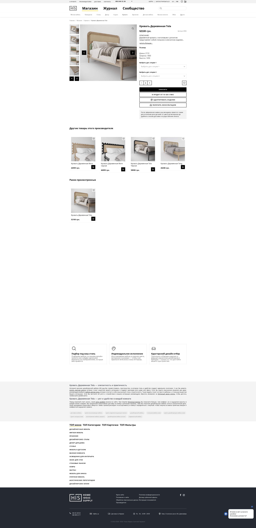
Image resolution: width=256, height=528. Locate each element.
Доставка (97, 2)
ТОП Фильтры (128, 424)
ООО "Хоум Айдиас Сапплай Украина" (132, 521)
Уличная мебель (77, 477)
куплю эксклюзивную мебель (93, 413)
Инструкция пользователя (147, 500)
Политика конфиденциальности (149, 495)
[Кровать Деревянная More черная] (113, 149)
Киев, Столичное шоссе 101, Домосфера (174, 514)
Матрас (73, 470)
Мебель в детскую (78, 450)
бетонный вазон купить (166, 394)
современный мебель (135, 416)
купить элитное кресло (78, 390)
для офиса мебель (76, 413)
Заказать (163, 89)
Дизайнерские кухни (79, 484)
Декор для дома (77, 443)
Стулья (116, 15)
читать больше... (145, 43)
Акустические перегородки (82, 480)
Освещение (88, 15)
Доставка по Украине (117, 514)
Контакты (107, 2)
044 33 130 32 (76, 513)
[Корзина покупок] (185, 2)
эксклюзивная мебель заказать (95, 416)
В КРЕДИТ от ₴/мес (163, 95)
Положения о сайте (122, 497)
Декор (107, 15)
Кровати (125, 15)
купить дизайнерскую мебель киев (174, 413)
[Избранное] (182, 1)
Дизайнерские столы (79, 439)
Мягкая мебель (75, 15)
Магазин (90, 8)
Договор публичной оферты (148, 497)
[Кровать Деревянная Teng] (173, 149)
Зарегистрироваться (163, 1)
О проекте (73, 2)
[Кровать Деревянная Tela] (83, 201)
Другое (182, 15)
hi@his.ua (96, 514)
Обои (174, 15)
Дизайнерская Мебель (80, 429)
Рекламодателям (85, 2)
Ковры (72, 467)
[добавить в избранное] (184, 83)
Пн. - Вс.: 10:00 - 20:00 (143, 514)
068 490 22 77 (76, 515)
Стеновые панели (78, 463)
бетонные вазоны (134, 402)
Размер (142, 47)
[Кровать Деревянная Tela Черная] (143, 149)
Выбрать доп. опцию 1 (147, 63)
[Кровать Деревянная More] (83, 149)
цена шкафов (100, 402)
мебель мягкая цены (92, 392)
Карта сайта (120, 495)
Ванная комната (163, 15)
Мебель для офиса (78, 473)
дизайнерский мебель (137, 413)
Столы (99, 15)
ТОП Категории (91, 424)
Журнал (110, 8)
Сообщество (133, 8)
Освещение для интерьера (82, 456)
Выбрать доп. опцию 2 (147, 72)
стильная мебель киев (154, 413)
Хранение (135, 15)
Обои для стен (76, 460)
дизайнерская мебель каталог (117, 416)
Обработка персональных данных (127, 500)
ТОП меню (75, 424)
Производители (121, 502)
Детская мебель (148, 15)
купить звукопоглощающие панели (116, 413)
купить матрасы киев (77, 416)
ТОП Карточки (110, 424)
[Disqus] (128, 250)
